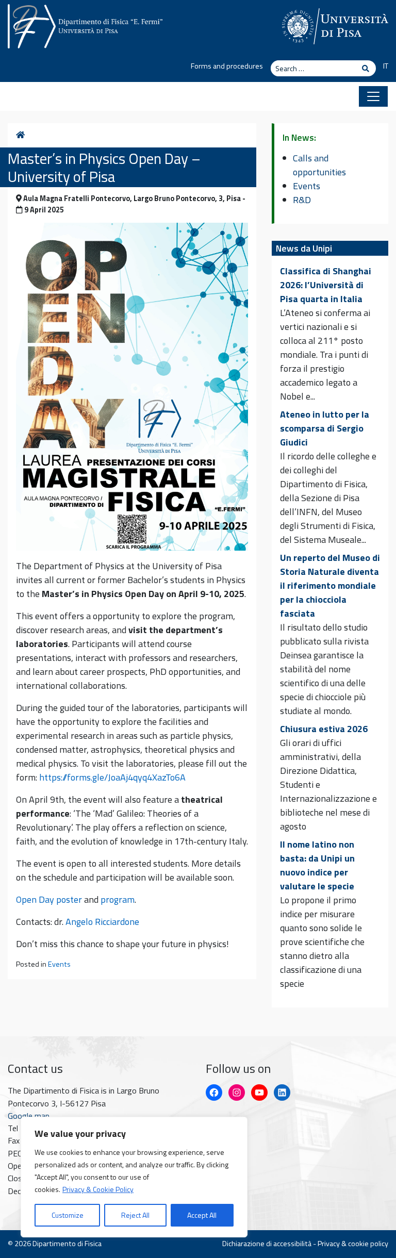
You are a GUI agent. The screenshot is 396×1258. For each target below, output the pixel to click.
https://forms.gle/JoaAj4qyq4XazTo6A (112, 777)
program (118, 899)
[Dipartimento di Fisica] (85, 24)
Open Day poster (49, 899)
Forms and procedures (227, 66)
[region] (134, 1177)
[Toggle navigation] (373, 96)
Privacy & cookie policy (353, 1243)
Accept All (202, 1215)
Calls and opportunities (319, 165)
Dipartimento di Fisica (67, 1243)
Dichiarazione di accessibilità (266, 1243)
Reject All (135, 1215)
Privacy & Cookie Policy (98, 1189)
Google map (29, 1116)
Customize (68, 1215)
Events (59, 964)
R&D (302, 200)
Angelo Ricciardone (102, 922)
